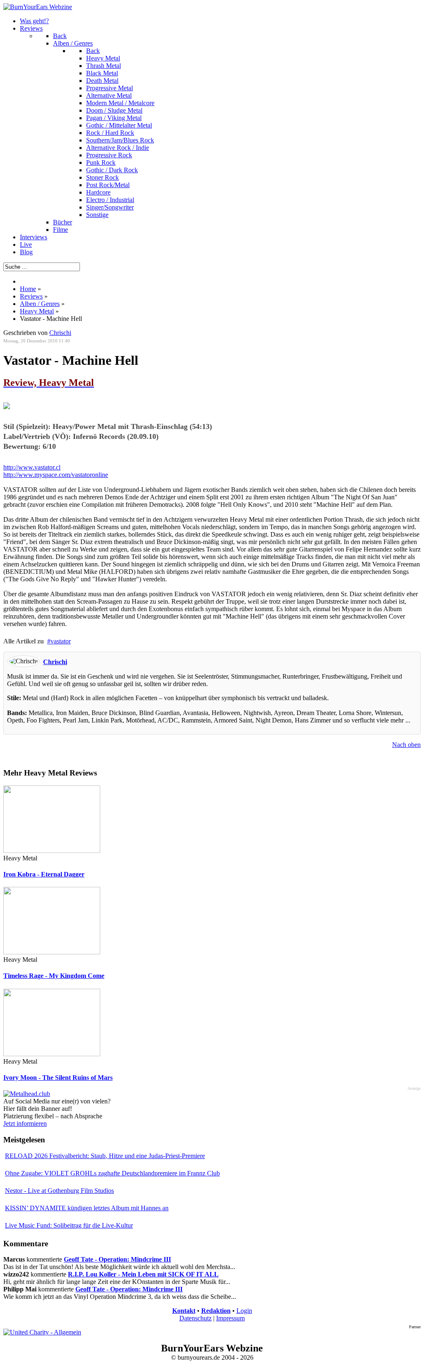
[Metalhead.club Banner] (26, 1093)
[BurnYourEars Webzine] (37, 6)
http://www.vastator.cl (31, 467)
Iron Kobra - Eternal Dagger (43, 874)
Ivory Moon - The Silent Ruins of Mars (58, 1077)
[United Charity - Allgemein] (42, 1332)
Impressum (230, 1318)
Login (244, 1310)
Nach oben (406, 744)
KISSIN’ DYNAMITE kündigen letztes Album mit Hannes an (87, 1207)
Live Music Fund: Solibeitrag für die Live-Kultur (69, 1225)
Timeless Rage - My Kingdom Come (53, 975)
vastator (61, 641)
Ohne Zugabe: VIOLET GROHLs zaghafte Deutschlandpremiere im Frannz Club (112, 1173)
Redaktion (216, 1310)
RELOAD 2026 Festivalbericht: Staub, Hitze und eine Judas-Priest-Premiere (105, 1155)
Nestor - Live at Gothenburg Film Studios (59, 1190)
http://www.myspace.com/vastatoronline (55, 474)
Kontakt (183, 1310)
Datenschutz (195, 1318)
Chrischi (55, 661)
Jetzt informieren (25, 1123)
